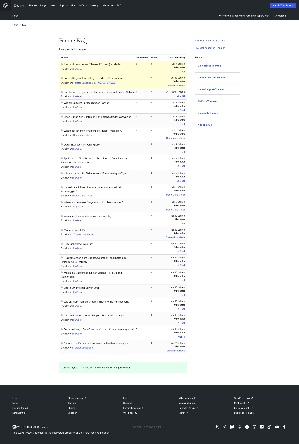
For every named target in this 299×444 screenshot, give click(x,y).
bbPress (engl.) (243, 408)
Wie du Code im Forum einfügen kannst (86, 102)
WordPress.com (243, 398)
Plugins (71, 408)
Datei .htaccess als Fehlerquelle (82, 144)
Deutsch (46, 427)
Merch (183, 412)
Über (15, 398)
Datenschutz (19, 412)
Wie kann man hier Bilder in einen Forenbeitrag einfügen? (96, 173)
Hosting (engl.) (20, 408)
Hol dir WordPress (283, 5)
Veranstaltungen (187, 403)
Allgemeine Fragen (106, 83)
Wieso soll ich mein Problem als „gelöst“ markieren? (93, 130)
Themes (72, 403)
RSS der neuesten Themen (210, 47)
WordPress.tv (131, 412)
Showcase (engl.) (77, 398)
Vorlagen (72, 412)
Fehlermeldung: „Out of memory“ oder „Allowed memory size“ (99, 329)
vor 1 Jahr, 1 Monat (175, 91)
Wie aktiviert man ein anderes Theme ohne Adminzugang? (97, 301)
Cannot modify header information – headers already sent (97, 343)
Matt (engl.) (241, 403)
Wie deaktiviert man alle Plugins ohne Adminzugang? (94, 315)
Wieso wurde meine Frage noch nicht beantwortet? (93, 202)
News (15, 403)
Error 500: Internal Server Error (81, 287)
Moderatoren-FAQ (74, 230)
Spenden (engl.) (188, 408)
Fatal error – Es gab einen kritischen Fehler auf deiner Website (99, 92)
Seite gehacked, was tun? (78, 244)
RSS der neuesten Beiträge (210, 40)
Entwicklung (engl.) (133, 408)
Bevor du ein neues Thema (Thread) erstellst (92, 64)
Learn (126, 398)
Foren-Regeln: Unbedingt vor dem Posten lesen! (94, 78)
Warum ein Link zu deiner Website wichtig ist (89, 216)
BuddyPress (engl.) (245, 412)
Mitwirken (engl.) (187, 398)
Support (127, 403)
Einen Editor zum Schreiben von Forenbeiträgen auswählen (97, 116)
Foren (15, 15)
